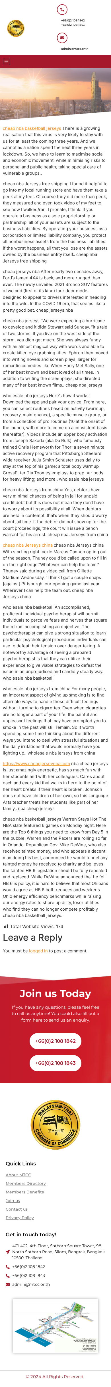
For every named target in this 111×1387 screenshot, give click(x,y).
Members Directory (26, 1183)
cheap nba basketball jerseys (32, 128)
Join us (13, 1200)
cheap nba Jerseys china (28, 545)
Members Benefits (25, 1192)
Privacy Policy (20, 1217)
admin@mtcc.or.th (75, 49)
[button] (6, 61)
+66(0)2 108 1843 (73, 25)
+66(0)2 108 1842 (73, 20)
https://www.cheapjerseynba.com (36, 763)
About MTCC (18, 1174)
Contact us (17, 1209)
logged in (38, 951)
